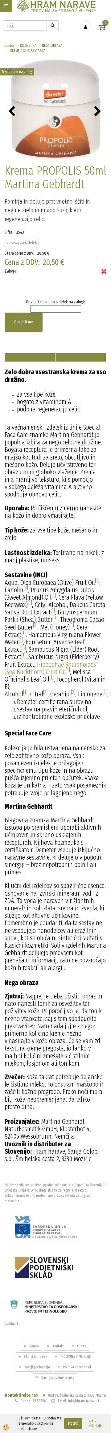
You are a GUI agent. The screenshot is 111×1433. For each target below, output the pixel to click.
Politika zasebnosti (77, 1367)
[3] (25, 588)
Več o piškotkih (95, 1423)
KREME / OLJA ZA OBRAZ (27, 51)
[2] (45, 692)
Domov (9, 45)
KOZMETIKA (28, 45)
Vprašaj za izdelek (21, 242)
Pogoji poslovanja (37, 1367)
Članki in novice (35, 1356)
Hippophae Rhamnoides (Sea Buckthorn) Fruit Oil (50, 668)
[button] (98, 111)
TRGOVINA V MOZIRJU (75, 1356)
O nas (81, 1346)
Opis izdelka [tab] (30, 357)
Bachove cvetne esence (57, 1377)
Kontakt (58, 1346)
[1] (97, 580)
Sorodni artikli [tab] (81, 357)
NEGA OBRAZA (52, 45)
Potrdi (73, 1423)
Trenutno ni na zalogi (17, 72)
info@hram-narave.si (83, 1401)
